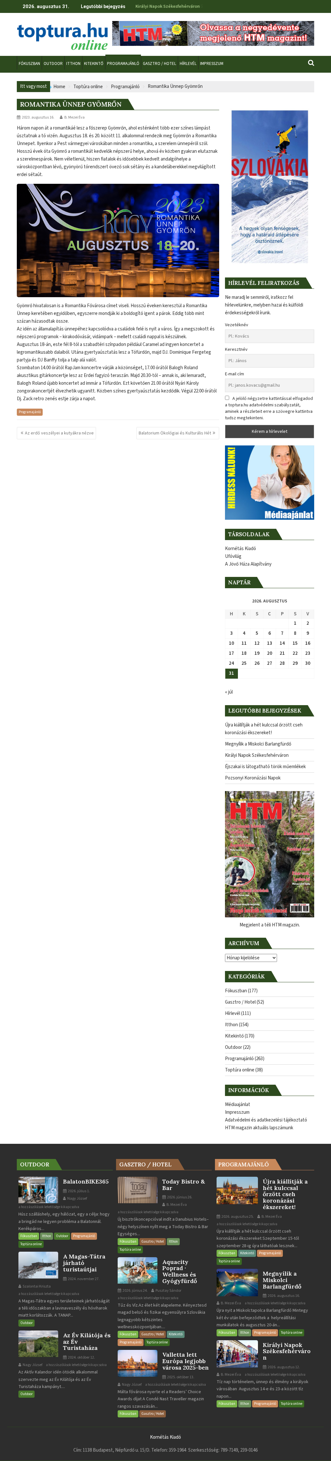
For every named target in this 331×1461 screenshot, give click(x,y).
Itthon (231, 1024)
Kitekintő (234, 1036)
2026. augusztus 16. (283, 1296)
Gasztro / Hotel (240, 1002)
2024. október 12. (81, 1357)
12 (257, 643)
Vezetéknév (236, 325)
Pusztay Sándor (168, 1290)
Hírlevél (232, 1013)
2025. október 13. (180, 1377)
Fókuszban (236, 990)
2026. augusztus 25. (237, 1216)
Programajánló (30, 412)
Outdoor (233, 1047)
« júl (229, 692)
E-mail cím (234, 374)
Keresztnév (236, 349)
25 (244, 663)
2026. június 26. (179, 1197)
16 (307, 643)
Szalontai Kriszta (36, 1286)
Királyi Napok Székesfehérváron (167, 6)
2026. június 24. (135, 1290)
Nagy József (77, 1198)
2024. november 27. (83, 1279)
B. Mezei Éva (74, 117)
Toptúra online (239, 1070)
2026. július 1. (78, 1191)
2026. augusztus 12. (283, 1367)
